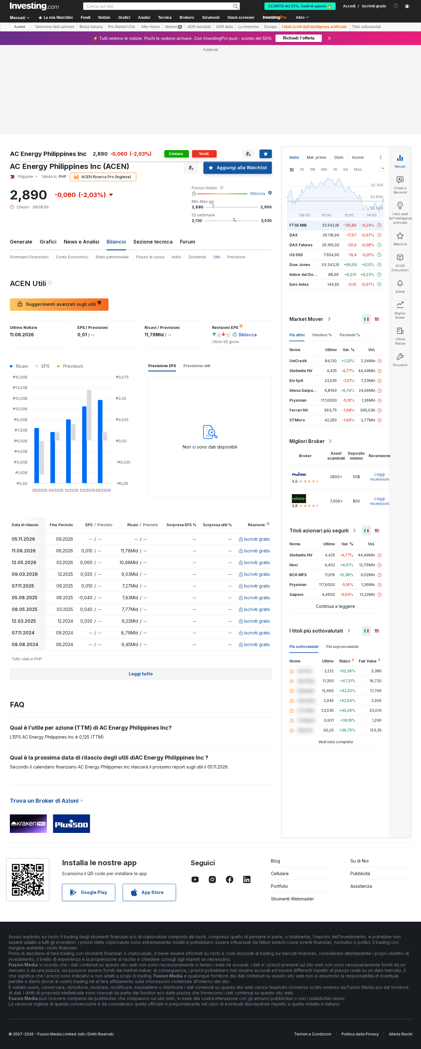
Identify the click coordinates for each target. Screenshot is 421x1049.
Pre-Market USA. (122, 27)
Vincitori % (322, 335)
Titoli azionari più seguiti (319, 530)
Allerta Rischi (400, 1034)
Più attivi (297, 335)
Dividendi (197, 257)
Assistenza (361, 886)
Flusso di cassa (150, 257)
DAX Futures (301, 245)
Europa (270, 27)
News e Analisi (81, 242)
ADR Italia (224, 27)
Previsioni (236, 257)
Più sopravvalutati (342, 646)
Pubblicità (360, 873)
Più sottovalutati (303, 646)
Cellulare (280, 873)
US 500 (296, 254)
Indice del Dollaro (305, 274)
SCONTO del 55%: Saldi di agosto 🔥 (300, 6)
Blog (275, 860)
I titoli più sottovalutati (316, 631)
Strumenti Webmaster (292, 898)
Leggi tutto (141, 673)
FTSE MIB (298, 225)
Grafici (48, 242)
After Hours (150, 27)
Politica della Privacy (360, 1034)
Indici (176, 257)
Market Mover (306, 319)
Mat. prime (316, 157)
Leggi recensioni (379, 476)
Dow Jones (299, 264)
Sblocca (257, 193)
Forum (187, 242)
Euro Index (299, 284)
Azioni (19, 27)
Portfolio (279, 886)
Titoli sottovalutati (366, 27)
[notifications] (395, 6)
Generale (21, 242)
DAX (293, 235)
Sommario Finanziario (29, 257)
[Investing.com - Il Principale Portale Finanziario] (34, 6)
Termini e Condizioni (312, 1034)
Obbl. (339, 157)
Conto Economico (72, 257)
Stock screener (241, 17)
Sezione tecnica (153, 242)
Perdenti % (350, 335)
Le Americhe (248, 27)
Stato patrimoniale (112, 257)
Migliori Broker (307, 441)
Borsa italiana (91, 27)
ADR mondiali (199, 27)
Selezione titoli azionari (54, 27)
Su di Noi (359, 860)
